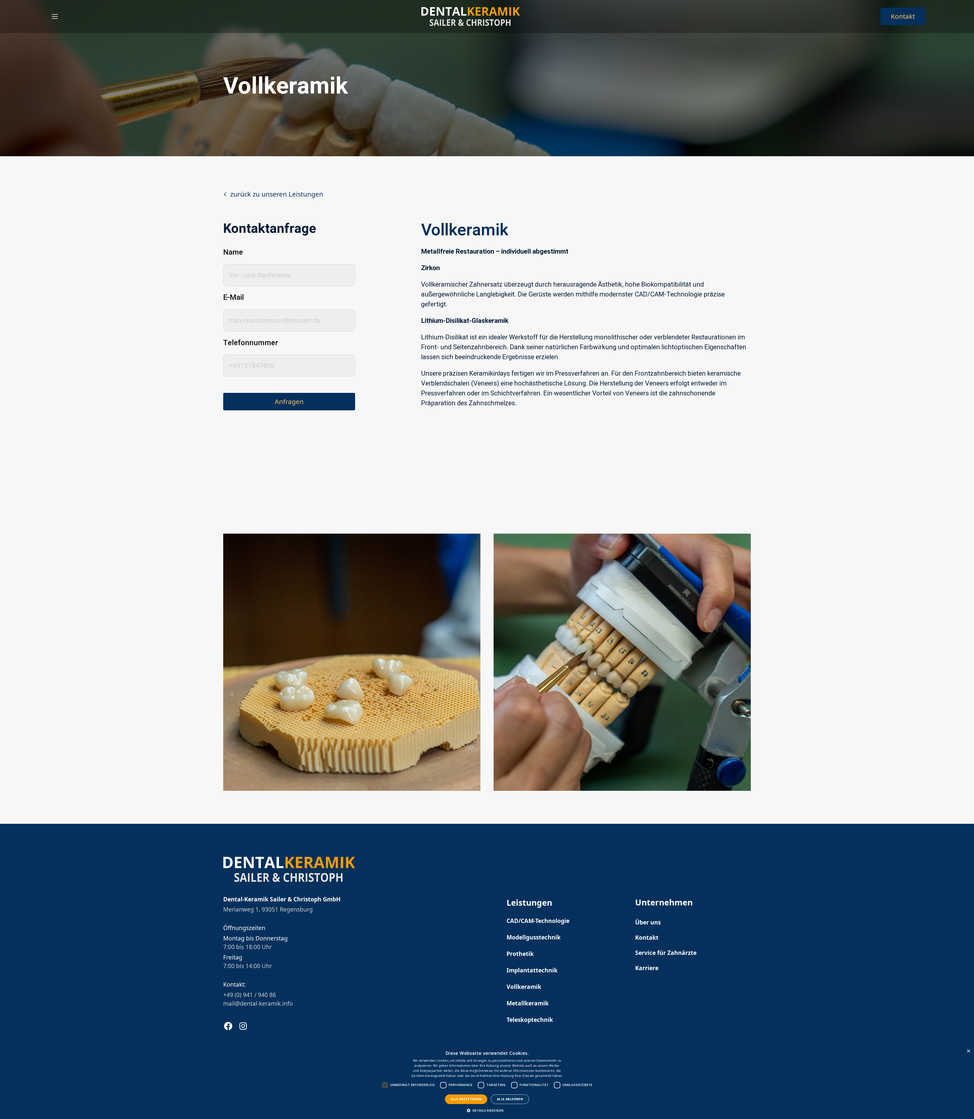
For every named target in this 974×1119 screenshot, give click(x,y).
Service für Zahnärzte (666, 953)
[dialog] (487, 1082)
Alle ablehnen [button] (510, 1099)
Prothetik (520, 954)
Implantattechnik (532, 970)
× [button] (968, 1051)
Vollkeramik (524, 987)
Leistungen (529, 902)
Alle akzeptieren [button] (466, 1099)
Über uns (648, 922)
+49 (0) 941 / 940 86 (249, 995)
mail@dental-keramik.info (258, 1003)
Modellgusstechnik (534, 937)
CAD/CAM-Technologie (538, 921)
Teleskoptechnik (530, 1020)
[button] (55, 16)
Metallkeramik (528, 1003)
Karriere (646, 968)
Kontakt (903, 16)
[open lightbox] (351, 662)
